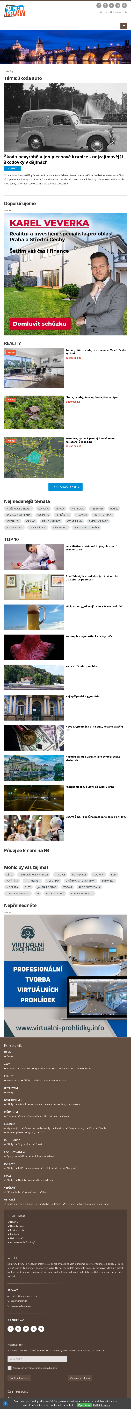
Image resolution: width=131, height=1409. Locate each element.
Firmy (7, 1052)
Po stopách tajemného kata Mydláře (89, 636)
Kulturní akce (86, 1068)
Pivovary (75, 1104)
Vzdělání (10, 1187)
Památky (59, 1128)
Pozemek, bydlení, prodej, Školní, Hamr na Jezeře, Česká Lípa (90, 440)
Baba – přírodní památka (81, 666)
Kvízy (44, 1192)
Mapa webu (22, 1391)
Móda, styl (11, 1111)
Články (10, 1056)
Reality (8, 1076)
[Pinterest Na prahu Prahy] (124, 5)
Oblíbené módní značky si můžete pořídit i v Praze (32, 1116)
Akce (7, 1064)
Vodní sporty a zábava (43, 1156)
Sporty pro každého (17, 1156)
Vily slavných (13, 1128)
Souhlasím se (35, 1368)
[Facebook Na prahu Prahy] (98, 5)
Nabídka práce (17, 1226)
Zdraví (38, 1144)
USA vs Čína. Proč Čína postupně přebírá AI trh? (96, 816)
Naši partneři (16, 1238)
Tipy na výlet (24, 1144)
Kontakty (14, 1234)
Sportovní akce (42, 1068)
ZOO (42, 1132)
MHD (20, 1168)
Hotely (10, 1092)
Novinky (8, 71)
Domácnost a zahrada (57, 1080)
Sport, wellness (14, 1151)
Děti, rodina (12, 1139)
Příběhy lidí (43, 1204)
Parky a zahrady (76, 1128)
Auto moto (33, 1168)
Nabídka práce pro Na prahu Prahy (35, 1180)
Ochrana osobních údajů (22, 1242)
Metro (58, 1168)
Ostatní (9, 1199)
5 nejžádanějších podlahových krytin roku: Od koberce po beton (92, 577)
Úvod (105, 12)
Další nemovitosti (64, 487)
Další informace (102, 1405)
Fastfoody (62, 1104)
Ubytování (11, 1088)
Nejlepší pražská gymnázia (82, 696)
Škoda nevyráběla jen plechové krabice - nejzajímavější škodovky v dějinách (63, 159)
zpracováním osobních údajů (42, 1368)
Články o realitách (32, 1080)
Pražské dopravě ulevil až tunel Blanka (90, 786)
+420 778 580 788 (18, 1301)
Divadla (102, 1128)
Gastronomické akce (65, 1068)
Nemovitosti (13, 1080)
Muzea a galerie (15, 1132)
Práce (7, 1175)
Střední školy (13, 1192)
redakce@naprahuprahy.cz (23, 1296)
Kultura (9, 1123)
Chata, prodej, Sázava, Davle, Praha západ (92, 397)
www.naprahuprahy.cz (21, 1306)
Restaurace (36, 1104)
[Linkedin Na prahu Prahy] (117, 5)
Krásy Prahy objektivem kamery (94, 1204)
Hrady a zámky (43, 1128)
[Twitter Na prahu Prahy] (111, 5)
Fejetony (70, 1204)
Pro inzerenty (120, 12)
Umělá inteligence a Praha (20, 1204)
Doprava (9, 1163)
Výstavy (31, 1132)
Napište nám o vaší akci (18, 1068)
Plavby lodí (71, 1168)
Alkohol (22, 1104)
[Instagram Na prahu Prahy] (105, 5)
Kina (91, 1128)
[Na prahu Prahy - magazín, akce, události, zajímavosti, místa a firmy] (15, 11)
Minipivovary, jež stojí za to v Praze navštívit (94, 606)
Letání (47, 1168)
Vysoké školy (31, 1192)
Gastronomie (13, 1100)
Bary (49, 1104)
